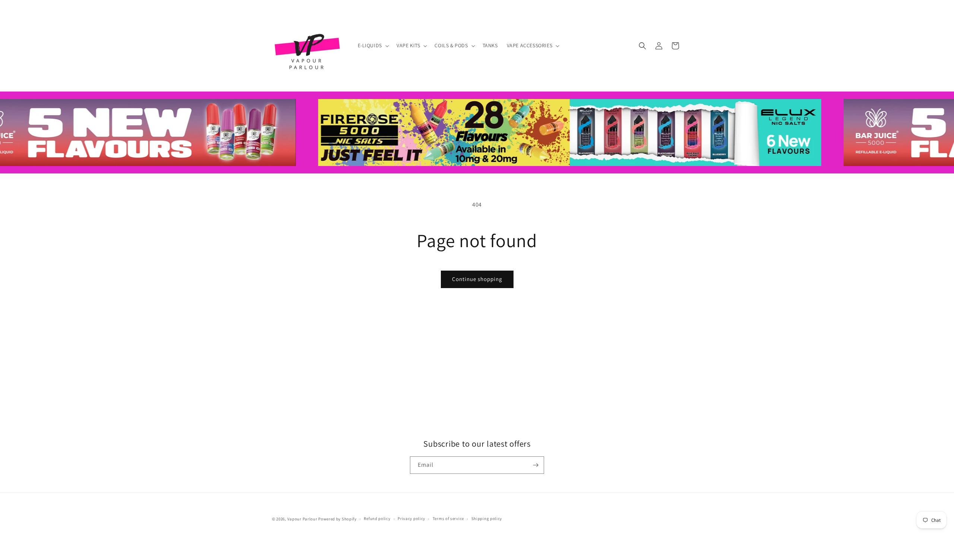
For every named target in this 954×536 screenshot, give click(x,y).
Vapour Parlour (302, 518)
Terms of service (448, 518)
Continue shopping (477, 279)
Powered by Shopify (337, 518)
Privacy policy (411, 518)
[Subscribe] (535, 465)
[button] (372, 45)
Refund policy (377, 518)
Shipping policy (486, 518)
